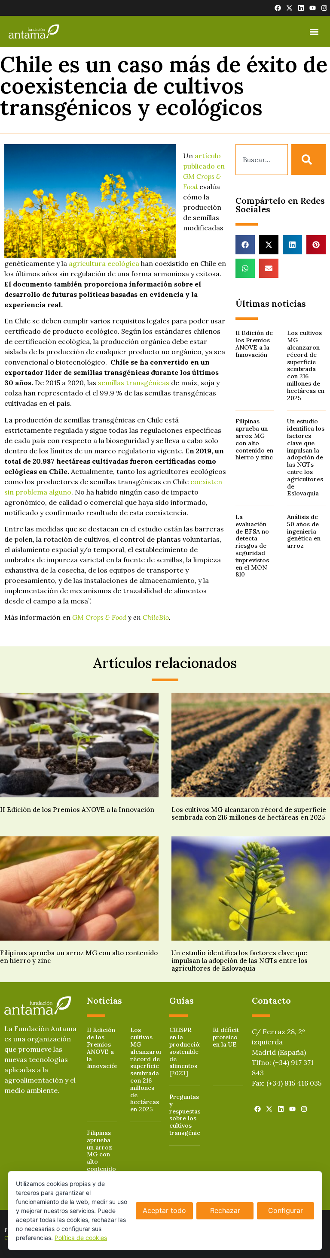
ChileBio (156, 617)
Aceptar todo (164, 1210)
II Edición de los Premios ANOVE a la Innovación (254, 343)
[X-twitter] (289, 8)
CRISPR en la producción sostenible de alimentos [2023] (186, 1051)
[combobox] (261, 159)
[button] (314, 31)
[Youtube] (312, 8)
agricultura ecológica (104, 263)
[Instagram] (324, 8)
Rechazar (225, 1210)
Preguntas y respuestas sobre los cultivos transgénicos (188, 1115)
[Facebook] (278, 8)
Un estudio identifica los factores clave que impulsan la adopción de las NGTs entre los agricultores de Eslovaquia (305, 457)
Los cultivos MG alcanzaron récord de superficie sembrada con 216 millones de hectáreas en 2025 (305, 365)
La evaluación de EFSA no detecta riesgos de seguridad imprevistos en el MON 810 (252, 545)
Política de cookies (81, 1237)
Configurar (285, 1210)
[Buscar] (308, 159)
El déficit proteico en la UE (226, 1037)
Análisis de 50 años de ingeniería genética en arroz (304, 531)
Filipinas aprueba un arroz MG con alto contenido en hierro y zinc (254, 439)
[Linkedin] (301, 8)
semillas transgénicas (133, 382)
